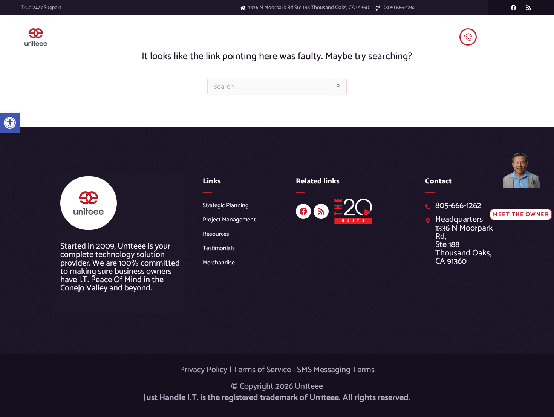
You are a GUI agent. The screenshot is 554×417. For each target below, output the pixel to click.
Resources (216, 234)
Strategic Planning (226, 205)
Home (101, 37)
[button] (10, 123)
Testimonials (353, 37)
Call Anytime (496, 30)
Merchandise (219, 263)
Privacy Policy (203, 370)
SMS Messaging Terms (336, 370)
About (311, 37)
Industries (212, 37)
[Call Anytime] (468, 37)
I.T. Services (177, 37)
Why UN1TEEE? (253, 37)
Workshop (130, 37)
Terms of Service (262, 370)
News (288, 37)
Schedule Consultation (406, 37)
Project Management (229, 220)
